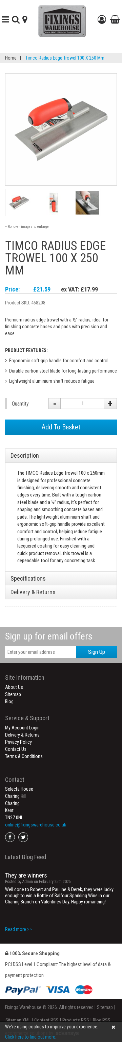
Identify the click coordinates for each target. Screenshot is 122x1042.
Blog (9, 701)
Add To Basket (61, 427)
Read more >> (18, 926)
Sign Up (96, 651)
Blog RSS (101, 1020)
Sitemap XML (17, 1020)
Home (11, 58)
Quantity (20, 403)
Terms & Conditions (24, 756)
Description (25, 455)
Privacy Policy (18, 742)
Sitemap (13, 694)
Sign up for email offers (49, 636)
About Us (14, 687)
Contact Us (15, 749)
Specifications (28, 578)
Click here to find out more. (30, 1037)
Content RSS (46, 1020)
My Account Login (22, 727)
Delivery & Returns (33, 592)
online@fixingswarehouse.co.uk (35, 824)
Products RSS (75, 1020)
